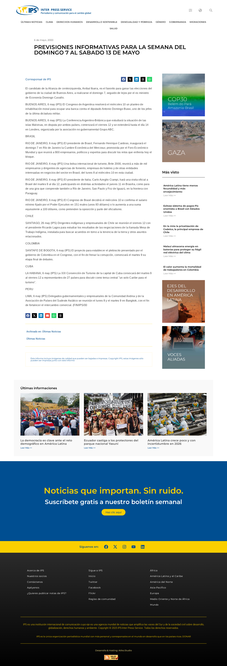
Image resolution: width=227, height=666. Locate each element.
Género (161, 22)
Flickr (92, 593)
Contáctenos (35, 581)
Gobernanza (177, 22)
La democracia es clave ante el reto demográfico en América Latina (46, 442)
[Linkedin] (142, 547)
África (153, 570)
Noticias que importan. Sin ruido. (113, 491)
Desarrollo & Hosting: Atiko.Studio (113, 650)
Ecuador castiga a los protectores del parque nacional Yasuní (111, 442)
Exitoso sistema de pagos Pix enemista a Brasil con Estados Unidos (181, 208)
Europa (154, 593)
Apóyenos (33, 587)
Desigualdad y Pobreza (136, 22)
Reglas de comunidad (102, 599)
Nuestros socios (37, 576)
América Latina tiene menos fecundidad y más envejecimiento (180, 188)
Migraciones (198, 22)
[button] (210, 10)
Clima (49, 22)
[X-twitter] (115, 547)
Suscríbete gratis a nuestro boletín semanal (113, 502)
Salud (114, 28)
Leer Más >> (169, 195)
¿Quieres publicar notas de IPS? (46, 593)
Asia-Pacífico (158, 587)
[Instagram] (124, 547)
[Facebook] (106, 547)
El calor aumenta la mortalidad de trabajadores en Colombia (182, 268)
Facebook (95, 587)
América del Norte (161, 581)
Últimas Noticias (31, 22)
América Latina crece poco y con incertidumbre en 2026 (172, 442)
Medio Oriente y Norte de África (170, 599)
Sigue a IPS (96, 570)
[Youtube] (133, 547)
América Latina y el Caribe (166, 576)
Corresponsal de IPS (38, 79)
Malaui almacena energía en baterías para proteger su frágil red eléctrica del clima (182, 249)
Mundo (154, 604)
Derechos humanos (70, 22)
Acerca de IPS (35, 570)
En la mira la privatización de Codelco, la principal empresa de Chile (183, 229)
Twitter (93, 581)
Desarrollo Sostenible (101, 22)
